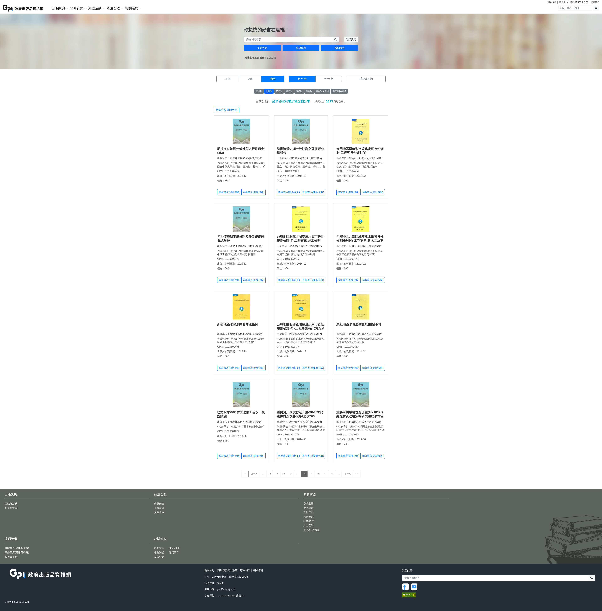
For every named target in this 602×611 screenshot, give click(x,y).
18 (318, 474)
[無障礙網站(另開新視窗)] (409, 594)
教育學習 (308, 516)
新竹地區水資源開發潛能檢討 (237, 324)
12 (277, 474)
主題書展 (159, 508)
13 (284, 474)
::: (48, 7)
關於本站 (563, 2)
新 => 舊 (302, 78)
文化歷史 (308, 512)
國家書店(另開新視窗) (17, 548)
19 (325, 474)
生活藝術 (308, 508)
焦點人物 (159, 512)
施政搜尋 (301, 48)
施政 (250, 78)
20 (332, 474)
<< (245, 474)
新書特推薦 (11, 508)
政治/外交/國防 (311, 530)
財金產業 (308, 525)
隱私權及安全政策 (579, 2)
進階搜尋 (351, 39)
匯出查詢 (368, 78)
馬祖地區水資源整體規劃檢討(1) (358, 324)
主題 (227, 78)
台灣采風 (308, 503)
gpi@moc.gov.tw (226, 589)
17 (311, 474)
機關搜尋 (340, 48)
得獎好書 (159, 503)
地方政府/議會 (339, 91)
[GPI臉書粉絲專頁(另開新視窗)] (406, 586)
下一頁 (348, 474)
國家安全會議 (322, 91)
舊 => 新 (328, 78)
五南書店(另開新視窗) (17, 552)
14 (291, 474)
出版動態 (58, 8)
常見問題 (159, 548)
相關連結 (131, 8)
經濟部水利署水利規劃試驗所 (246, 158)
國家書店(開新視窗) (229, 192)
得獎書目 (174, 552)
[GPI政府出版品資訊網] (23, 8)
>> (356, 474)
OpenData (174, 548)
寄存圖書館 (11, 556)
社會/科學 (308, 521)
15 (297, 474)
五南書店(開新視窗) (253, 192)
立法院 (279, 91)
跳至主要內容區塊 (9, 1)
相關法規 (159, 552)
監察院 (309, 91)
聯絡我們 (595, 2)
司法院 (289, 91)
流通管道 (113, 8)
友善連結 (159, 556)
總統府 (259, 91)
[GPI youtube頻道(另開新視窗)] (415, 586)
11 (270, 474)
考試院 (299, 91)
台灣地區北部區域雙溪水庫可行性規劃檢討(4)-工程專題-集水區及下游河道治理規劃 (359, 240)
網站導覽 (552, 2)
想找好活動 (11, 503)
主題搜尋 (262, 48)
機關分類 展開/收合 (226, 109)
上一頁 (254, 474)
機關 (272, 78)
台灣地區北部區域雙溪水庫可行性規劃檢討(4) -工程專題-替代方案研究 (301, 328)
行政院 (269, 91)
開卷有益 (76, 8)
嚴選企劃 (94, 8)
